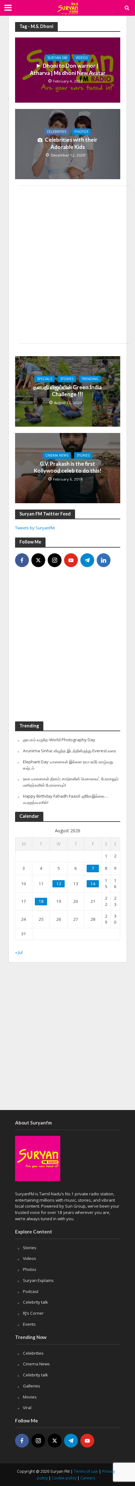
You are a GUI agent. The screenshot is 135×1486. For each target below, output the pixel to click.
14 (92, 883)
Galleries (31, 1386)
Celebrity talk (35, 1302)
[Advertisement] (67, 264)
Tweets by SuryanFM (35, 528)
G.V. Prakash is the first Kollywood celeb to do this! (67, 467)
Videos (82, 57)
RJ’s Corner (33, 1313)
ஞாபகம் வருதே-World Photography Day (59, 740)
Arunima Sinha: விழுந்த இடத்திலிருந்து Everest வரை (69, 751)
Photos (81, 131)
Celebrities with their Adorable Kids (71, 143)
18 (41, 901)
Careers (87, 1478)
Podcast (30, 1291)
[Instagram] (55, 560)
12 (58, 883)
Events (29, 1324)
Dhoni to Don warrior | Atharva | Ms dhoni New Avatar (67, 69)
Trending (90, 379)
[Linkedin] (104, 560)
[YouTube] (71, 560)
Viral (27, 1407)
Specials (44, 379)
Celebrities (56, 131)
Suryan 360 (57, 57)
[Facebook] (22, 560)
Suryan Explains (38, 1280)
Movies (30, 1397)
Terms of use (86, 1471)
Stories (66, 379)
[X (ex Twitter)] (38, 560)
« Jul (19, 952)
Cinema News (56, 455)
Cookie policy (64, 1478)
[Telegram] (87, 560)
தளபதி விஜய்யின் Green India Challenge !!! (67, 390)
